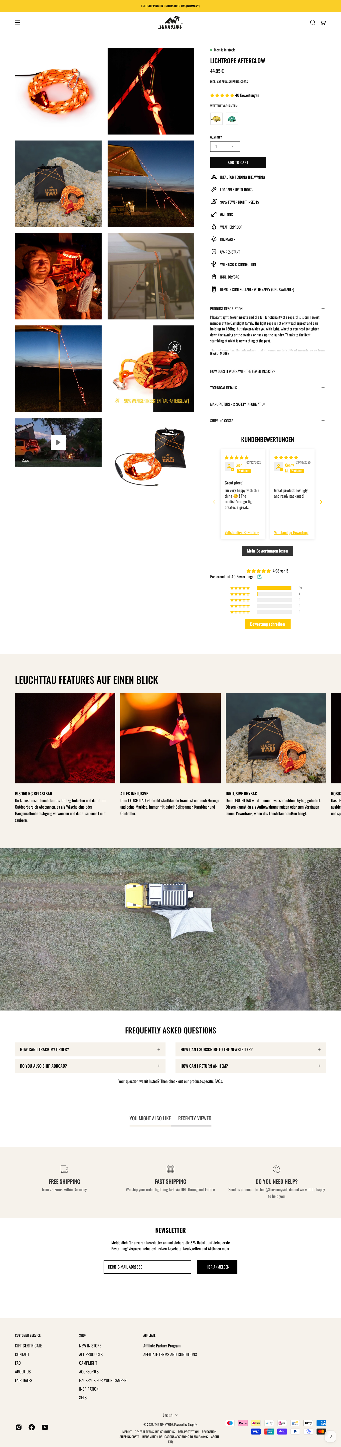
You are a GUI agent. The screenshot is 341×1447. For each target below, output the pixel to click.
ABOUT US (23, 1371)
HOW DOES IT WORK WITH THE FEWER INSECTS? (242, 371)
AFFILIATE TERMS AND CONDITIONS (170, 1354)
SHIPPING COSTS (221, 420)
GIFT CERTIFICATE (28, 1345)
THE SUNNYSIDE (164, 1424)
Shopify (192, 1424)
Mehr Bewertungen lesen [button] (267, 551)
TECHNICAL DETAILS (223, 387)
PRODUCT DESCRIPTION (226, 308)
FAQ (18, 1363)
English (167, 1415)
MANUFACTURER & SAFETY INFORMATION (238, 404)
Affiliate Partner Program (161, 1345)
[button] (313, 22)
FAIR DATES (23, 1380)
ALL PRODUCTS (91, 1354)
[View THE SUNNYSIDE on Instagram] (18, 1427)
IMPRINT (127, 1431)
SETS (83, 1397)
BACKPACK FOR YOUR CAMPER (103, 1380)
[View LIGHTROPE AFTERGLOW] (58, 442)
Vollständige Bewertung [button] (242, 532)
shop (82, 1335)
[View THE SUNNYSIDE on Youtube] (44, 1427)
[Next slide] (321, 501)
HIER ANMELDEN (217, 1267)
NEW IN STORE (90, 1345)
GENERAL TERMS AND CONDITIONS (155, 1431)
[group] (170, 6)
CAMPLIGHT (88, 1363)
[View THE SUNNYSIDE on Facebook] (31, 1427)
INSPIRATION (89, 1389)
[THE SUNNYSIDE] (170, 22)
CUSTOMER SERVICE (28, 1335)
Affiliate (149, 1335)
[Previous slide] (214, 501)
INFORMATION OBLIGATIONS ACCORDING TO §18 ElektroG (175, 1436)
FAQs (218, 1081)
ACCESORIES (89, 1371)
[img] (237, 457)
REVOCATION (209, 1431)
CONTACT (22, 1354)
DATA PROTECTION (188, 1431)
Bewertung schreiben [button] (267, 624)
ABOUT (215, 1436)
